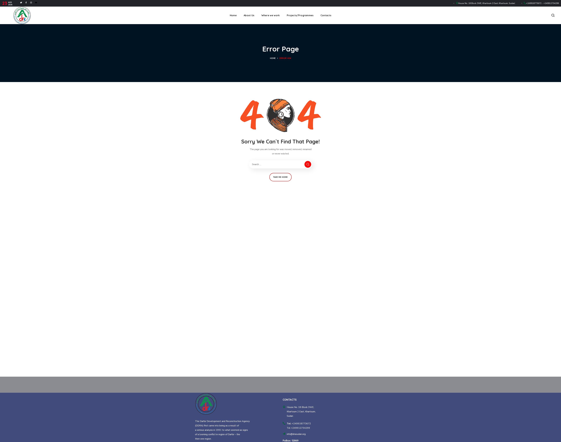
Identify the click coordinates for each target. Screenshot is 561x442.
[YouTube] (36, 2)
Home (273, 58)
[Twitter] (21, 2)
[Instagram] (31, 2)
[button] (553, 15)
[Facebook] (26, 2)
